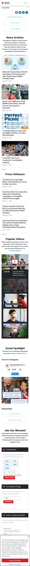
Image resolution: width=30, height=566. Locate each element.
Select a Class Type (7, 528)
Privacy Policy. (6, 556)
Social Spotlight (15, 29)
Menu (26, 3)
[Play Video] (15, 261)
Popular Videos (15, 23)
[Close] (28, 537)
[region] (15, 550)
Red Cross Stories (15, 420)
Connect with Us (15, 414)
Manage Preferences (15, 564)
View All (4, 169)
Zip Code (5, 533)
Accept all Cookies (15, 560)
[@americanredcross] (7, 365)
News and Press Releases (15, 17)
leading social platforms (18, 353)
